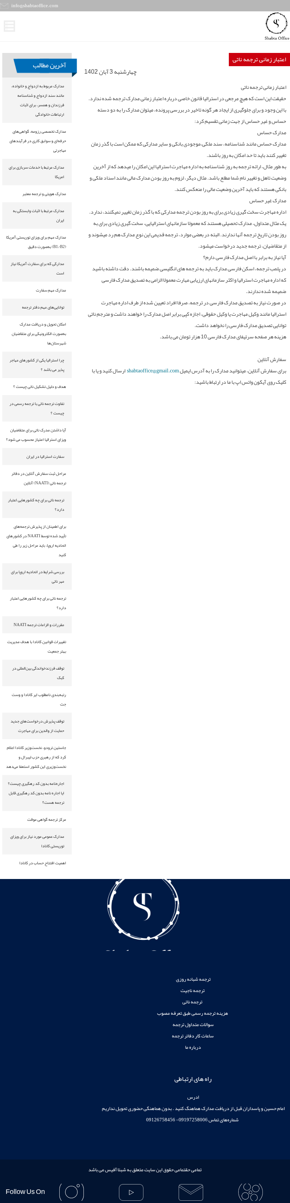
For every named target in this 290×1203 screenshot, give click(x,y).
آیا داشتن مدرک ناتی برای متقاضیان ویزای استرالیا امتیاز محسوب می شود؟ (36, 434)
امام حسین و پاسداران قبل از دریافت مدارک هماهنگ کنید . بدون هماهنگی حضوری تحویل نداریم (193, 1108)
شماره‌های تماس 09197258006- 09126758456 (192, 1120)
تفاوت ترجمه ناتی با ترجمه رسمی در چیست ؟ (36, 408)
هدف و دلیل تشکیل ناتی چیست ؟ (39, 386)
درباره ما (193, 1047)
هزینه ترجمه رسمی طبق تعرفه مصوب (193, 1013)
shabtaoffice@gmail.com (153, 370)
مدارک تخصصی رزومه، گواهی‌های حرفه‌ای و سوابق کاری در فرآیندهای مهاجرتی (37, 140)
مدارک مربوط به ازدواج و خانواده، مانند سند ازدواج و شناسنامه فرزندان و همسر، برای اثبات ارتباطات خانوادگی (37, 100)
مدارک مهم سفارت (51, 290)
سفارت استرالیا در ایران (45, 456)
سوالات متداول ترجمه (193, 1024)
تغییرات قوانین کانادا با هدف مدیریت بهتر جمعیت (36, 646)
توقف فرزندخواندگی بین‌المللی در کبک (38, 673)
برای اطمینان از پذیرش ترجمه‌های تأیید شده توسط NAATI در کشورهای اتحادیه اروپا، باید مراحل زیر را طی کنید (36, 540)
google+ (191, 1192)
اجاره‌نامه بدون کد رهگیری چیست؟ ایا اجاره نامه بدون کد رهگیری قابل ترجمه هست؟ (36, 792)
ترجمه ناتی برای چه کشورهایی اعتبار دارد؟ (36, 504)
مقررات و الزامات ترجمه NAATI (39, 624)
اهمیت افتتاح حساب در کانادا (42, 863)
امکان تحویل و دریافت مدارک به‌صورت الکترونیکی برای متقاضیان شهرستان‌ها (39, 333)
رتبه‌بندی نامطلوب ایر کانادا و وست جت (39, 699)
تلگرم (131, 1192)
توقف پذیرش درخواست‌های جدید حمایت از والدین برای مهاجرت (37, 726)
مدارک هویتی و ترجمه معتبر (44, 193)
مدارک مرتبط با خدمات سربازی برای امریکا (36, 172)
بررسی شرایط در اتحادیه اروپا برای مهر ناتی (37, 576)
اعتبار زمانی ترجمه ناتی (259, 59)
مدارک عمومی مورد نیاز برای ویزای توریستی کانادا (37, 841)
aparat (250, 1192)
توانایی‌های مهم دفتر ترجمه (43, 307)
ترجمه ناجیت (192, 990)
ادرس (193, 1097)
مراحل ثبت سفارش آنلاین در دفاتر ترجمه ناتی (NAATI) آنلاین (38, 478)
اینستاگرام (71, 1192)
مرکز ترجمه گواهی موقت (46, 819)
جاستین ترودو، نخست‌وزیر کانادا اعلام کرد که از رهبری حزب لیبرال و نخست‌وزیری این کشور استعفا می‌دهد (36, 756)
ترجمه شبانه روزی (193, 979)
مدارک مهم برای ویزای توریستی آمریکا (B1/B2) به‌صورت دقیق (36, 242)
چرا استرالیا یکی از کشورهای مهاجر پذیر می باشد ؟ (36, 365)
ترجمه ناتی (192, 1002)
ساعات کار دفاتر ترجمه (193, 1036)
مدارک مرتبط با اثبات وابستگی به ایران (38, 215)
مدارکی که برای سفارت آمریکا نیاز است (37, 268)
